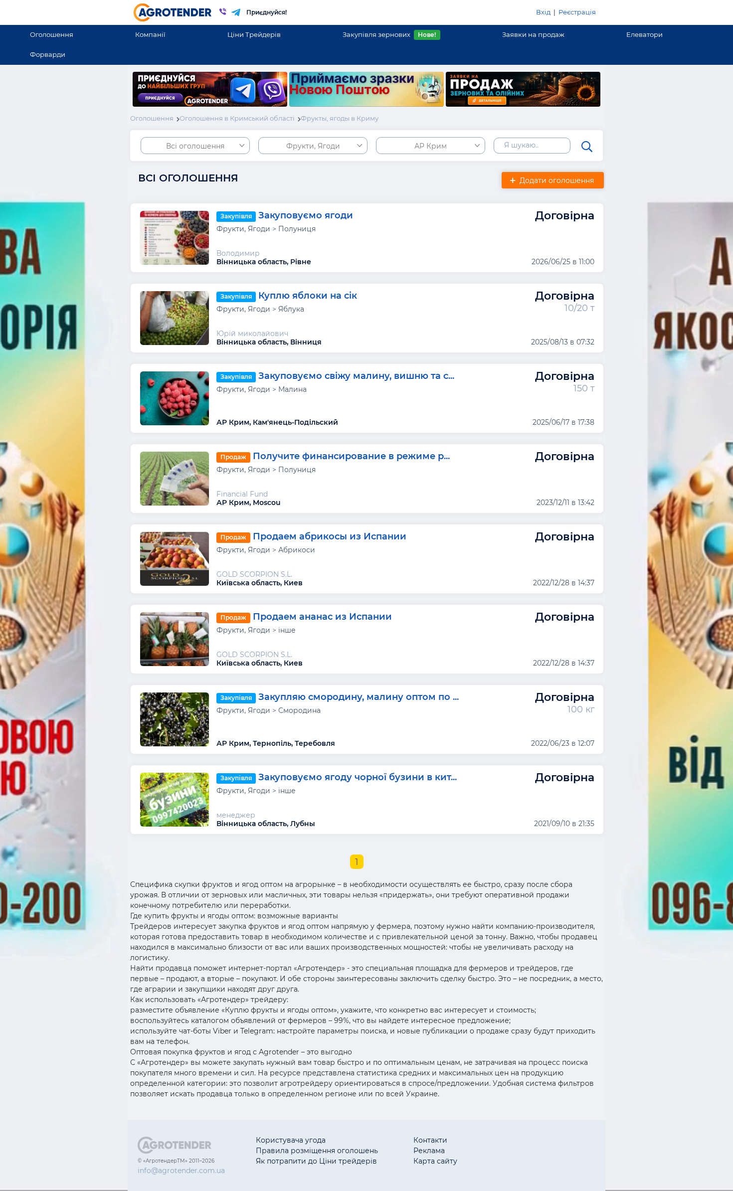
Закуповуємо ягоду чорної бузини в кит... (357, 777)
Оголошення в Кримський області (237, 118)
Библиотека (514, 1140)
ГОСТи (504, 1150)
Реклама (429, 1150)
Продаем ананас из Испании (322, 617)
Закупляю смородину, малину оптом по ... (358, 697)
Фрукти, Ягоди (313, 146)
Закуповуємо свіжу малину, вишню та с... (356, 376)
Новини (507, 1161)
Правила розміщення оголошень (317, 1150)
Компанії (150, 34)
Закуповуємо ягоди (305, 215)
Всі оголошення (195, 146)
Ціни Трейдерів (254, 34)
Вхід (543, 12)
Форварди (47, 54)
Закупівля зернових (389, 34)
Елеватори (644, 34)
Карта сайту (435, 1161)
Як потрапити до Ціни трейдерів (316, 1161)
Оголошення (51, 34)
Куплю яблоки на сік (307, 296)
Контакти (430, 1140)
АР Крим (430, 146)
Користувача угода (291, 1140)
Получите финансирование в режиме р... (351, 456)
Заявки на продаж (533, 34)
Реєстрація (577, 12)
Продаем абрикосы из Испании (329, 536)
